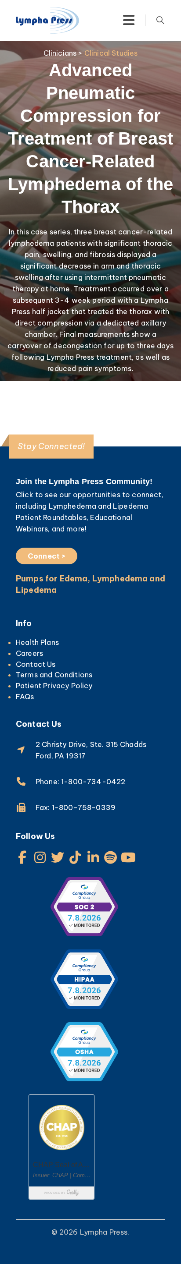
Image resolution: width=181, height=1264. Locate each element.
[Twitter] (57, 857)
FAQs (25, 696)
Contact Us (36, 664)
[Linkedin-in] (93, 857)
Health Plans (37, 642)
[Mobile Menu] (128, 20)
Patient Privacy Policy (54, 685)
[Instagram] (40, 857)
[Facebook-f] (22, 857)
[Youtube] (128, 857)
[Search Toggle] (160, 20)
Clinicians (60, 53)
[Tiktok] (75, 857)
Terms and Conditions (54, 674)
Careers (29, 653)
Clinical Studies (111, 53)
